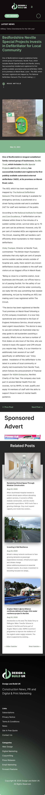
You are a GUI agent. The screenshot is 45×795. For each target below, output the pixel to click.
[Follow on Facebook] (22, 16)
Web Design (7, 746)
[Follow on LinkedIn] (29, 16)
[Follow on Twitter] (9, 702)
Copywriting (7, 755)
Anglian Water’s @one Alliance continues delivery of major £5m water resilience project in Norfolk (22, 611)
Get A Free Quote (10, 730)
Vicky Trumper (8, 248)
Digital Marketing (9, 751)
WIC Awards (11, 16)
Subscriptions (8, 712)
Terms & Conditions (10, 721)
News (4, 726)
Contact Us (7, 735)
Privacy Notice (8, 717)
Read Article (14, 83)
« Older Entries (11, 646)
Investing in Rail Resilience (17, 547)
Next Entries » (34, 646)
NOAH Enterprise (20, 374)
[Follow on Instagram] (32, 16)
